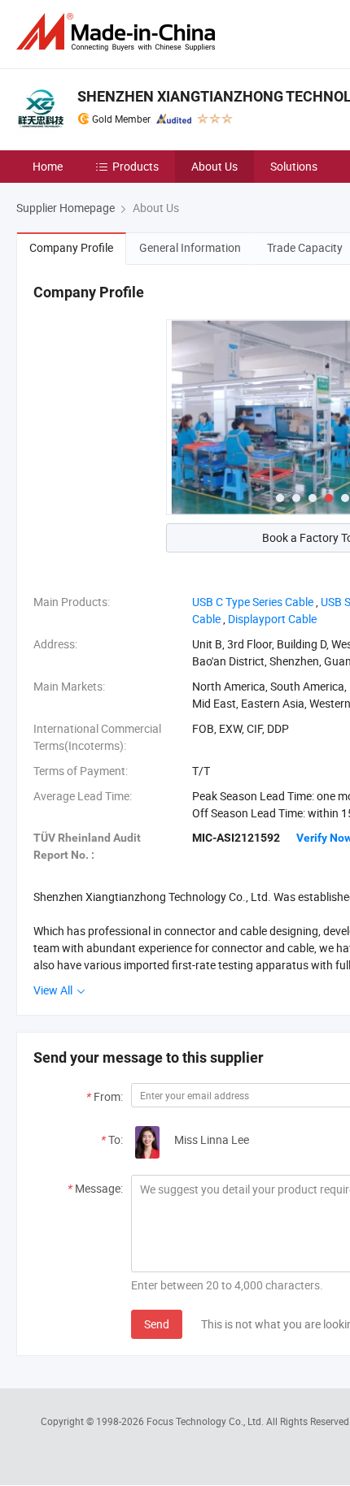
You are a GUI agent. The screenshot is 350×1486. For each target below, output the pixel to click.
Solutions (293, 166)
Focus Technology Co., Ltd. (206, 1421)
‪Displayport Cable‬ (272, 618)
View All (54, 990)
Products (135, 166)
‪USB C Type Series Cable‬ (252, 601)
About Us (214, 166)
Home (48, 166)
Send (156, 1324)
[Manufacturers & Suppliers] (118, 32)
